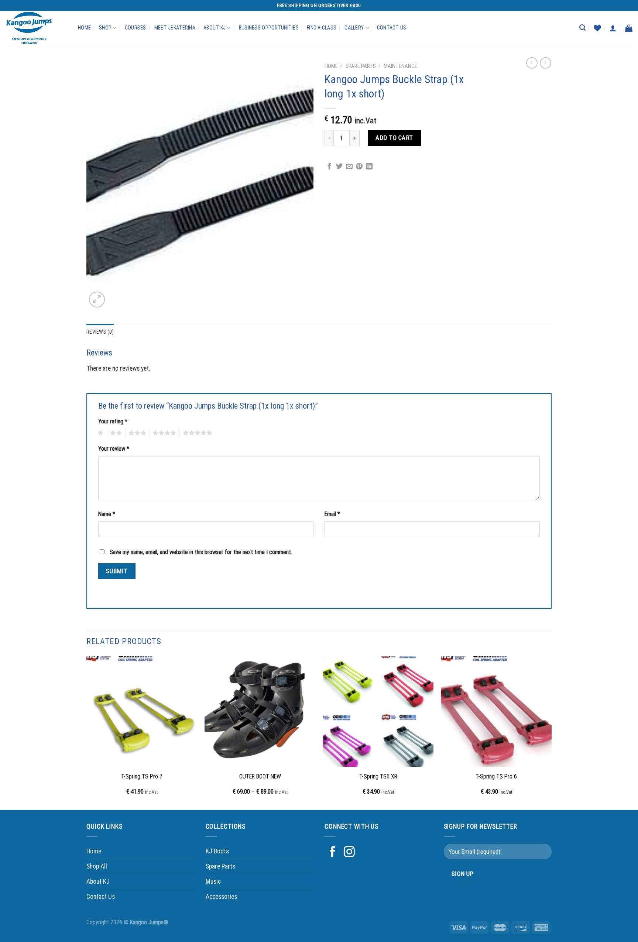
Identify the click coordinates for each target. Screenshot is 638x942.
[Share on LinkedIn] (369, 167)
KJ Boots (217, 851)
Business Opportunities (269, 28)
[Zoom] (97, 299)
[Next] (551, 732)
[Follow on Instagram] (349, 852)
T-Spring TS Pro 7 (141, 776)
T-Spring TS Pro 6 (496, 776)
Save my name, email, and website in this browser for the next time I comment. (201, 552)
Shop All (96, 866)
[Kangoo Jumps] (36, 28)
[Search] (582, 27)
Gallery (354, 28)
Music (213, 881)
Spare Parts (361, 66)
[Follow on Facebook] (332, 852)
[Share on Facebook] (329, 167)
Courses (135, 28)
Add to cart (394, 137)
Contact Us (392, 28)
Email (332, 514)
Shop (105, 28)
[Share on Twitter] (339, 167)
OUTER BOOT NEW (260, 776)
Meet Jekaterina (174, 28)
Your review (113, 448)
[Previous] (86, 732)
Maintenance (400, 66)
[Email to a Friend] (349, 167)
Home (84, 28)
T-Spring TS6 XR (378, 776)
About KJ (214, 28)
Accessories (221, 896)
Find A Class (321, 28)
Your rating (112, 421)
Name (106, 514)
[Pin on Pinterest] (359, 167)
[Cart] (628, 28)
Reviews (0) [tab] (100, 332)
